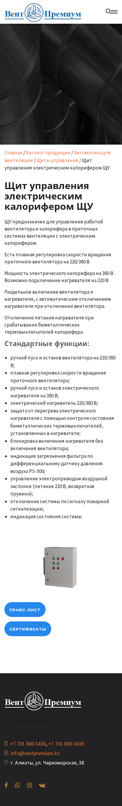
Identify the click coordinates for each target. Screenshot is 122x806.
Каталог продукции (48, 152)
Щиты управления (57, 160)
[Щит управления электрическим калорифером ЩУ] (61, 567)
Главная (13, 152)
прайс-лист (25, 609)
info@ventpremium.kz (35, 753)
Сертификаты (27, 629)
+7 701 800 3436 (28, 743)
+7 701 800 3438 (66, 743)
